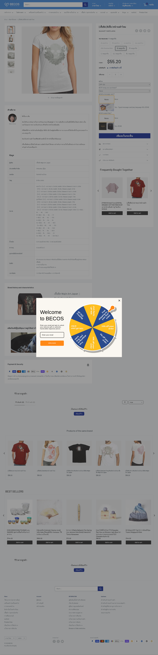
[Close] (119, 300)
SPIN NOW (52, 343)
